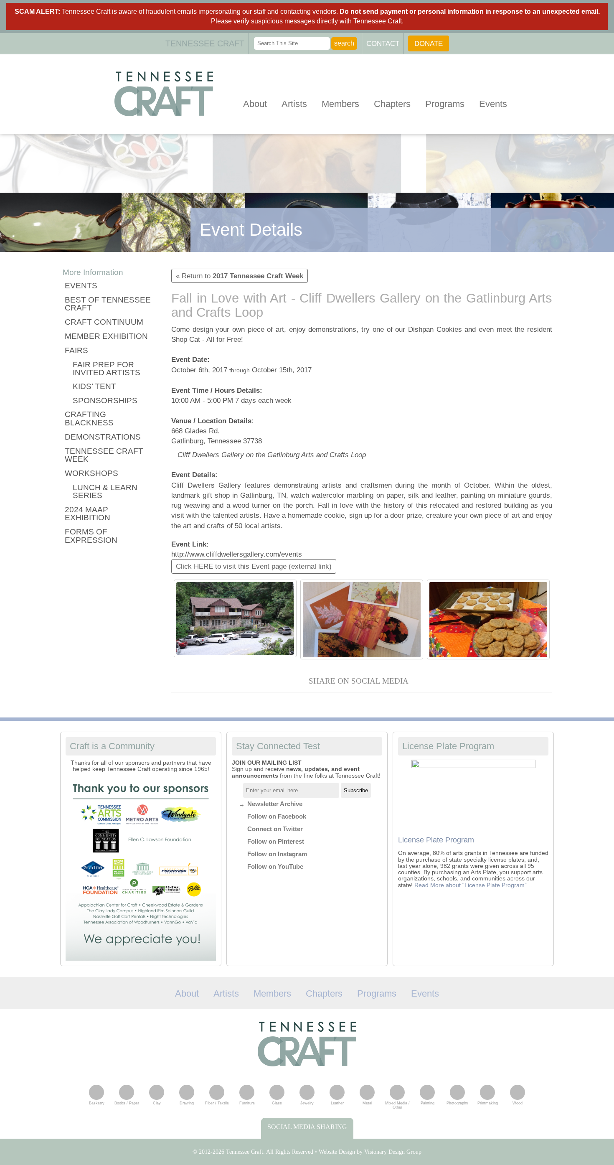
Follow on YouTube (275, 866)
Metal (367, 1103)
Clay (157, 1103)
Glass (277, 1103)
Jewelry (307, 1103)
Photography (457, 1103)
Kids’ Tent (94, 386)
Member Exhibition (106, 336)
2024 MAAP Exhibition (87, 513)
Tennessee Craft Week (104, 455)
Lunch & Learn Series (105, 491)
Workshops (91, 473)
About (255, 104)
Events (493, 104)
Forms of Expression (91, 535)
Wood (518, 1103)
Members (340, 104)
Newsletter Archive (274, 803)
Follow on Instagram (277, 853)
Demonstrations (103, 436)
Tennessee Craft (163, 94)
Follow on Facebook (276, 816)
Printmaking (487, 1103)
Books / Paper (126, 1103)
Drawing (187, 1103)
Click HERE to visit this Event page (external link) (254, 566)
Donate (428, 43)
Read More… (473, 885)
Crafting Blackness (89, 418)
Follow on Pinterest (275, 841)
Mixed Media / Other (397, 1105)
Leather (337, 1103)
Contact (382, 43)
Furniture (247, 1103)
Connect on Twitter (275, 828)
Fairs (76, 350)
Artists (294, 104)
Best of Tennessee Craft (108, 304)
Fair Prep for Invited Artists (106, 368)
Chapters (392, 104)
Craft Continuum (104, 322)
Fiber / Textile (217, 1103)
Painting (427, 1103)
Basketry (96, 1103)
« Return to (239, 276)
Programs (444, 104)
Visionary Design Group (392, 1152)
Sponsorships (105, 400)
